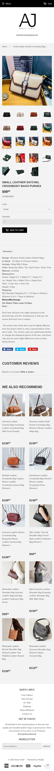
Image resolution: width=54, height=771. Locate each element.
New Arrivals (27, 699)
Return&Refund (27, 710)
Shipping (27, 706)
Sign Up (46, 746)
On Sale (27, 702)
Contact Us (27, 714)
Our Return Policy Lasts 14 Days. (17, 303)
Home (4, 47)
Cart (49, 3)
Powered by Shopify (35, 760)
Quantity (6, 216)
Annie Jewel (19, 760)
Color (4, 204)
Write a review (27, 372)
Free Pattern (27, 695)
